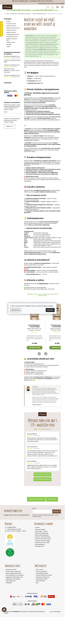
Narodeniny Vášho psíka (42, 577)
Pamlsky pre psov (11, 26)
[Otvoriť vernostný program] (4, 609)
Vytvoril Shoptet (56, 611)
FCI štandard (31, 81)
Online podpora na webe (14, 529)
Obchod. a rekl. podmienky (42, 537)
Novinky (8, 21)
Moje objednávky (10, 581)
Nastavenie (16, 310)
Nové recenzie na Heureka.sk (42, 479)
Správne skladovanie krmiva (14, 573)
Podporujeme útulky (41, 579)
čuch (34, 111)
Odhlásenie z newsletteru (13, 579)
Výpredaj (8, 44)
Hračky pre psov (10, 42)
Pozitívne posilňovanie (32, 201)
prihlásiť (62, 3)
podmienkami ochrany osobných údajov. (10, 121)
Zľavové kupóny (40, 581)
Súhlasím (50, 310)
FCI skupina (32, 72)
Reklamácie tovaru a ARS (42, 542)
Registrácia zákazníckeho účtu (14, 577)
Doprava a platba (40, 529)
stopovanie (49, 204)
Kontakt (37, 527)
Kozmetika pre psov (11, 36)
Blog (37, 583)
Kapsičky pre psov (11, 32)
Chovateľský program (42, 573)
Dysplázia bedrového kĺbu (33, 267)
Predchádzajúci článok (36, 499)
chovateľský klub (41, 49)
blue (40, 108)
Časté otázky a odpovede (13, 571)
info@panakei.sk (11, 527)
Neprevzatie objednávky (42, 535)
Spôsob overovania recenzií (43, 539)
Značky (8, 46)
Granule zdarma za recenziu (44, 575)
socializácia (35, 198)
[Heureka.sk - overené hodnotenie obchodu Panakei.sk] (10, 540)
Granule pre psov (11, 24)
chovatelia (49, 44)
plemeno (51, 61)
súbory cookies (48, 306)
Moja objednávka (40, 544)
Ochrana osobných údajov (42, 540)
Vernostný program (41, 571)
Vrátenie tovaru (39, 546)
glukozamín (44, 289)
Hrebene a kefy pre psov (11, 39)
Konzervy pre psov (11, 30)
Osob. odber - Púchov (41, 531)
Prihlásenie (9, 583)
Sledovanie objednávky (41, 533)
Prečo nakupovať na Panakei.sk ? (15, 575)
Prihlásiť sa (9, 126)
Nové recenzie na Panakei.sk (42, 474)
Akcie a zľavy (39, 569)
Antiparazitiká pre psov (12, 34)
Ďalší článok (52, 499)
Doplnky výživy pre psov (13, 28)
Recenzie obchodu (11, 569)
